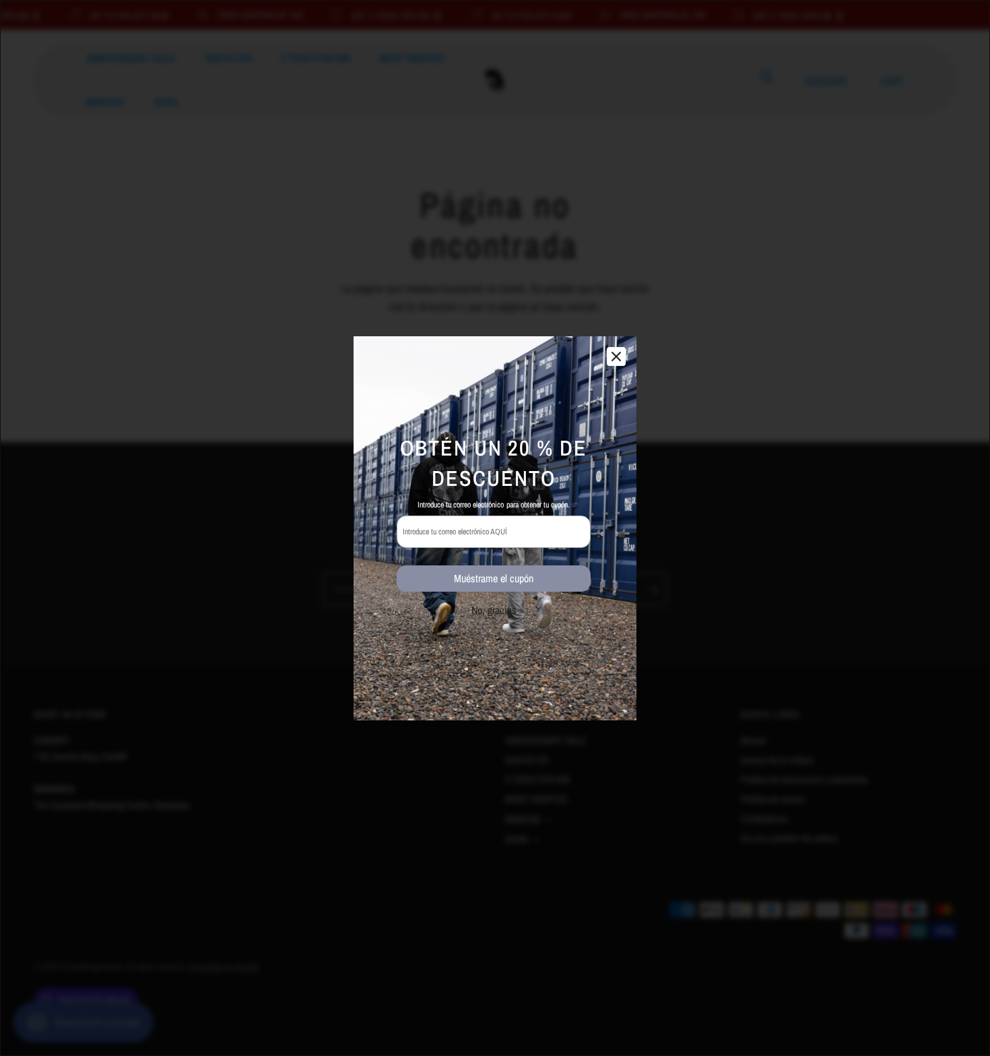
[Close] (616, 356)
